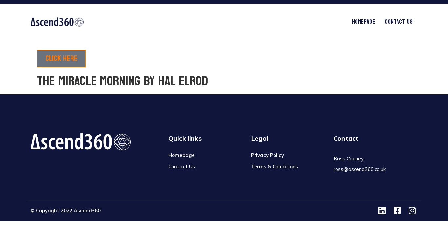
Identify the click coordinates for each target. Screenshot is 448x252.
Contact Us (399, 21)
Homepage (363, 21)
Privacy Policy (267, 155)
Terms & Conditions (274, 166)
